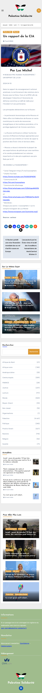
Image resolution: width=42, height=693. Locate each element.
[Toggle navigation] (2, 10)
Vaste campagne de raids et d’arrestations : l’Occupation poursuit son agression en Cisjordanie (16, 470)
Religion (5, 439)
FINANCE (5, 383)
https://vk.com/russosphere (14, 182)
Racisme (5, 434)
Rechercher (8, 345)
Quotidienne (24, 643)
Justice (5, 388)
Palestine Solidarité (20, 16)
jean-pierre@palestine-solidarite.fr (14, 628)
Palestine (5, 418)
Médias (7, 300)
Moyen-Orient (7, 403)
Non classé (6, 408)
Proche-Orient (7, 429)
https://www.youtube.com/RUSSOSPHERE (19, 177)
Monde (4, 398)
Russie (16, 32)
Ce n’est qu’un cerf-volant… (13, 495)
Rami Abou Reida (21, 594)
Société (22, 300)
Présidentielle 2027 (21, 322)
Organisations (7, 413)
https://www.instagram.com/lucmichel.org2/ (20, 212)
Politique (8, 322)
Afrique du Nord (8, 362)
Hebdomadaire (6, 646)
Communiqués (7, 378)
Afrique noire (7, 367)
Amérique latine (8, 372)
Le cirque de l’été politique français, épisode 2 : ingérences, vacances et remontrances (20, 327)
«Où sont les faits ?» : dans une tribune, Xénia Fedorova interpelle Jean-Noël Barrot (19, 305)
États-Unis (8, 32)
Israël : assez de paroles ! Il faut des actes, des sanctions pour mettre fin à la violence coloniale (17, 460)
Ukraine (15, 277)
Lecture (5, 393)
